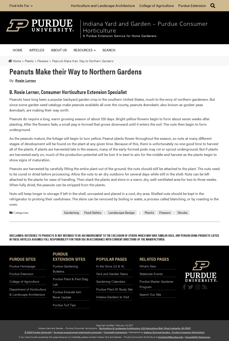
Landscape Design (121, 212)
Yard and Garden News (112, 273)
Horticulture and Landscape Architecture (103, 5)
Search (108, 49)
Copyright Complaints (115, 332)
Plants (149, 212)
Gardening (71, 212)
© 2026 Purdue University (38, 332)
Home (18, 49)
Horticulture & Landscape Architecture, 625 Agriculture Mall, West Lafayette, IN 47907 (145, 328)
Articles (36, 49)
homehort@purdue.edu (170, 337)
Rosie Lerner (25, 80)
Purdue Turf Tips (64, 305)
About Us (59, 49)
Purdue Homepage (22, 266)
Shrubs (182, 212)
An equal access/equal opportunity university (78, 332)
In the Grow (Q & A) (110, 266)
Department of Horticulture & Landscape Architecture (27, 292)
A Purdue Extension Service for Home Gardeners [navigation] (120, 36)
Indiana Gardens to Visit (112, 297)
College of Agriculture (156, 5)
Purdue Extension (192, 5)
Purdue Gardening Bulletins (65, 268)
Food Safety (92, 212)
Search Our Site (150, 294)
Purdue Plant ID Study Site (114, 289)
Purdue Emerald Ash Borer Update (67, 294)
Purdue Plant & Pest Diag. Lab (71, 281)
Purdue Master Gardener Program (157, 284)
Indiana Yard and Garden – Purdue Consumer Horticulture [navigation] (145, 27)
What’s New (148, 266)
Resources (83, 49)
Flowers (164, 212)
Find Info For (19, 5)
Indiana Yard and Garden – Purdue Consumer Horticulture (174, 332)
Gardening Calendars (110, 281)
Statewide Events (151, 273)
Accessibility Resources (197, 337)
